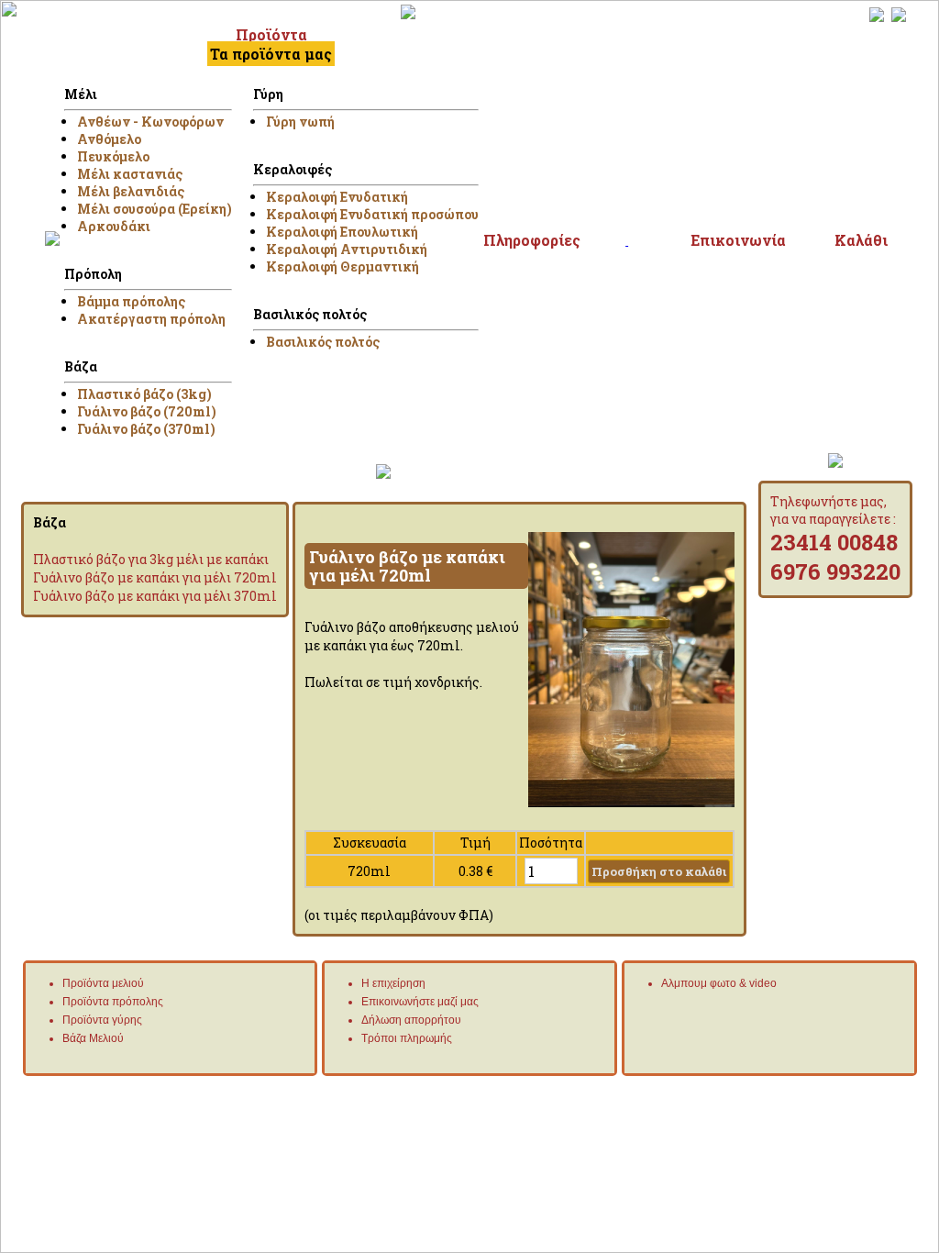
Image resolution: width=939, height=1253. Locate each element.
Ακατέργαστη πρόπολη (151, 318)
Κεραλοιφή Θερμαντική (342, 266)
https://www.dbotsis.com (861, 1089)
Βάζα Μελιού (93, 1038)
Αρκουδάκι (113, 226)
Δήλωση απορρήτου (411, 1020)
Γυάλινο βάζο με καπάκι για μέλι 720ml (155, 577)
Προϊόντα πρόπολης (112, 1001)
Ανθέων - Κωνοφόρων (150, 121)
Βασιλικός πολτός (323, 341)
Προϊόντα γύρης (102, 1020)
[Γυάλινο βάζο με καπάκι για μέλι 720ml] (631, 802)
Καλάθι (861, 239)
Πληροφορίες (531, 239)
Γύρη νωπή (300, 121)
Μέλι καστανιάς (129, 174)
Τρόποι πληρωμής (406, 1038)
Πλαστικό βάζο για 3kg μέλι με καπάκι (151, 559)
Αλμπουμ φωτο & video (719, 983)
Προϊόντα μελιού (103, 983)
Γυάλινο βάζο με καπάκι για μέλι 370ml (155, 595)
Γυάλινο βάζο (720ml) (146, 411)
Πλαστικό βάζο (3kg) (144, 394)
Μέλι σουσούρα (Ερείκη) (154, 208)
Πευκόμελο (113, 156)
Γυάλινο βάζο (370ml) (146, 429)
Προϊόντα (271, 34)
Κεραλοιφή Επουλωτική (342, 231)
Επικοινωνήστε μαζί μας (420, 1001)
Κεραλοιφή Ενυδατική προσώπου (372, 214)
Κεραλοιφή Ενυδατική (337, 196)
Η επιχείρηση (393, 983)
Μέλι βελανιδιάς (130, 191)
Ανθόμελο (109, 139)
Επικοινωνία (738, 239)
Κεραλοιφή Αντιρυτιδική (346, 249)
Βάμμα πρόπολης (131, 301)
